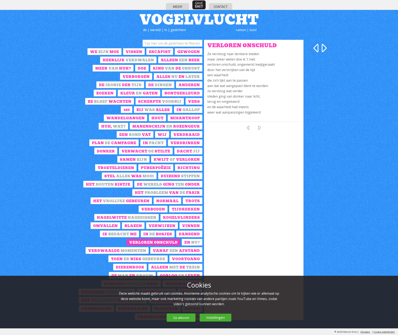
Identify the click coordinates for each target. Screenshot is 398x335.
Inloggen (365, 332)
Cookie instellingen (384, 332)
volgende (323, 48)
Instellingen (215, 317)
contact (221, 6)
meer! (177, 6)
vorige (316, 48)
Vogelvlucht (199, 18)
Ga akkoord (181, 317)
